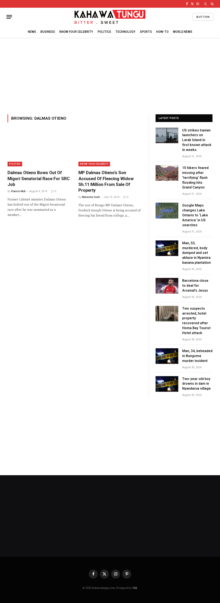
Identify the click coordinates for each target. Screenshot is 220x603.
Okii (134, 588)
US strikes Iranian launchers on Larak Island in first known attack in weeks (196, 140)
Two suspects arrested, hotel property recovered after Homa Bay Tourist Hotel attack (196, 320)
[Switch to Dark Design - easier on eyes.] (205, 3)
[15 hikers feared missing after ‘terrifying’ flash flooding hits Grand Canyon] (167, 173)
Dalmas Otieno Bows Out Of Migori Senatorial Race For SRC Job (39, 178)
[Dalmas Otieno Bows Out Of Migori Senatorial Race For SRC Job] (39, 148)
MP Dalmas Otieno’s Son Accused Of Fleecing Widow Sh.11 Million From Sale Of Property (106, 181)
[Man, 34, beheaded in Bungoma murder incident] (167, 356)
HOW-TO (162, 31)
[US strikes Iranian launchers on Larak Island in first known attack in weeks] (167, 135)
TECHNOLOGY (125, 31)
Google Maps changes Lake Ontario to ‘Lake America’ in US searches (195, 215)
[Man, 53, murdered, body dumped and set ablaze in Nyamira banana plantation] (167, 248)
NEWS (32, 31)
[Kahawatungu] (110, 17)
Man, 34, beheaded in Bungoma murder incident (197, 356)
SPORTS (146, 31)
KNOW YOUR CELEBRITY (76, 31)
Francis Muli (18, 191)
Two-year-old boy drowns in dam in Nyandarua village (196, 384)
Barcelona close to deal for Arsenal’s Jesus (195, 285)
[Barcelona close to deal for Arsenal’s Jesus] (167, 286)
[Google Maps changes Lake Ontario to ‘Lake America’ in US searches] (167, 210)
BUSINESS (47, 31)
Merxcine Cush (91, 197)
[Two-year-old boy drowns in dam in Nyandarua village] (167, 384)
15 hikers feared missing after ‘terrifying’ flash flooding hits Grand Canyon (195, 178)
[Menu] (9, 17)
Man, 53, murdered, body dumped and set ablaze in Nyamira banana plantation (196, 253)
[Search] (212, 4)
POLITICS (104, 31)
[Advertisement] (110, 75)
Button (203, 16)
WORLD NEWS (182, 31)
